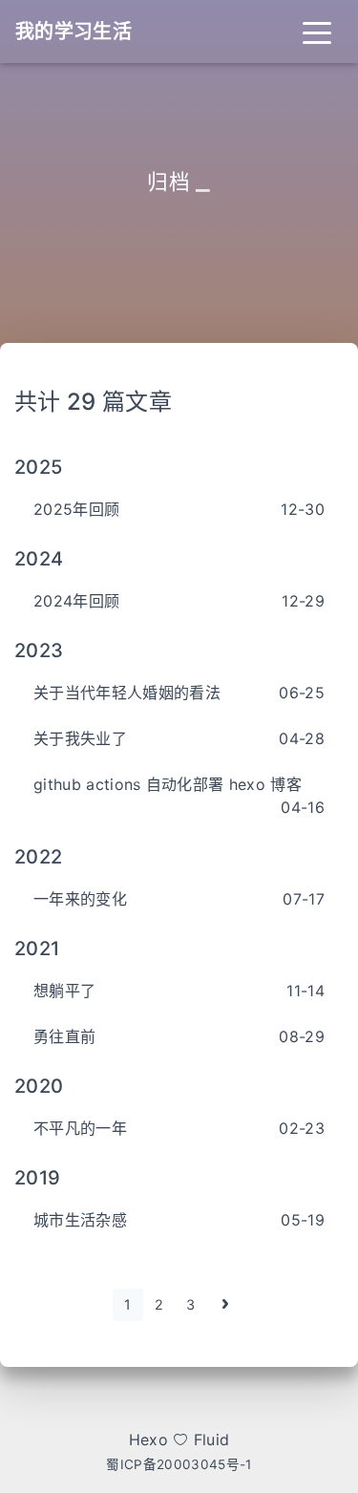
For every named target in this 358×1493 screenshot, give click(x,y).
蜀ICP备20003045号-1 (178, 1464)
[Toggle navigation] (317, 31)
